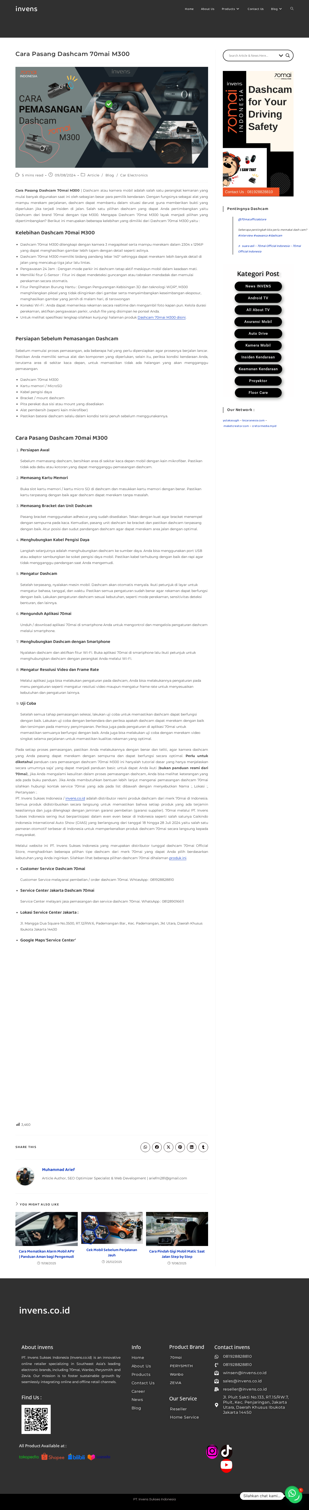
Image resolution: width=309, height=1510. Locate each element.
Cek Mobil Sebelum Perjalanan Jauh (111, 1252)
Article (93, 175)
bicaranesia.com (253, 420)
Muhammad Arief (58, 1169)
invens (26, 9)
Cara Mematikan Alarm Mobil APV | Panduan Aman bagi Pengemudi (46, 1254)
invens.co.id (75, 798)
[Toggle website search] (292, 9)
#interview (245, 235)
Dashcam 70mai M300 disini (162, 317)
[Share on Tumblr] (203, 1147)
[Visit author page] (25, 1176)
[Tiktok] (226, 1452)
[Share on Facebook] (157, 1147)
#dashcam (275, 235)
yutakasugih (231, 420)
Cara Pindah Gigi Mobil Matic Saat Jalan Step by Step (177, 1254)
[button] (292, 1493)
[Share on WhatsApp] (145, 1147)
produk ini (177, 858)
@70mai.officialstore (252, 219)
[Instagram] (212, 1452)
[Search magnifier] (287, 55)
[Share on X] (168, 1147)
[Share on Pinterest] (180, 1147)
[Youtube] (226, 1466)
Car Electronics (134, 175)
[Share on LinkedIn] (192, 1147)
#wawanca (260, 235)
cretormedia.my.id (264, 426)
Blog (109, 175)
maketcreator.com (236, 426)
